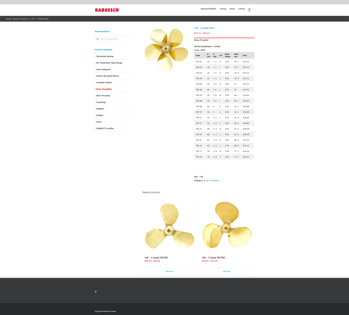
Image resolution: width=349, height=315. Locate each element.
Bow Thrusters (103, 95)
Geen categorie (103, 69)
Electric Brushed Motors (107, 76)
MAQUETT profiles (105, 128)
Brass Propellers (211, 180)
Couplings (101, 102)
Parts (98, 122)
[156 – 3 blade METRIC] (227, 226)
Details (170, 271)
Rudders (100, 109)
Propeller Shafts (104, 82)
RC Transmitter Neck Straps (109, 63)
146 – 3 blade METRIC (156, 257)
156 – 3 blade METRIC (213, 257)
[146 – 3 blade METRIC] (169, 226)
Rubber (99, 115)
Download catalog (104, 56)
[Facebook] (96, 292)
